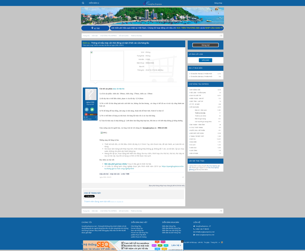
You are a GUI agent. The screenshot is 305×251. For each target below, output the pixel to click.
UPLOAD (205, 60)
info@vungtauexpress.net (205, 232)
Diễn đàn (93, 3)
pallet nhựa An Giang (138, 237)
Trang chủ (214, 242)
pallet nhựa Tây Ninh (138, 235)
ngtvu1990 (115, 45)
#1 (183, 177)
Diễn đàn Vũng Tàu (169, 226)
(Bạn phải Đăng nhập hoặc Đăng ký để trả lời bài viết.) (167, 186)
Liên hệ (200, 242)
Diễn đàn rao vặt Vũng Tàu (171, 230)
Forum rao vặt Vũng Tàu (139, 232)
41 (96, 117)
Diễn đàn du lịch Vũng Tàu (171, 232)
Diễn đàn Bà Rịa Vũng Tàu (171, 228)
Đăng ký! (205, 45)
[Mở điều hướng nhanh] (221, 36)
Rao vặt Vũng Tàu (137, 230)
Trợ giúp (206, 242)
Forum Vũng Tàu (137, 228)
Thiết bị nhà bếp (99, 45)
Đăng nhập (218, 3)
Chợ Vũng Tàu (136, 226)
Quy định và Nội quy (190, 242)
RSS (222, 242)
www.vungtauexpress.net (204, 235)
